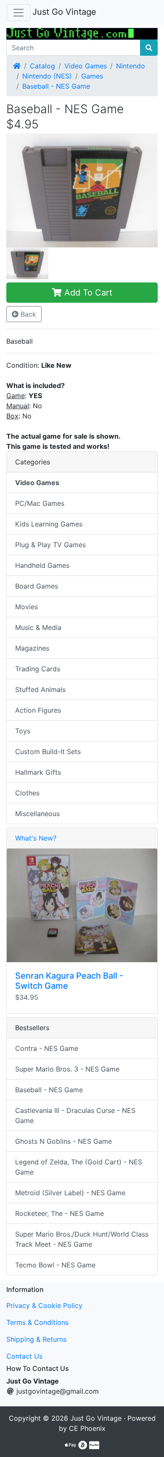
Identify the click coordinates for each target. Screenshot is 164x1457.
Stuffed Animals (40, 689)
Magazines (32, 648)
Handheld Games (42, 565)
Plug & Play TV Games (50, 544)
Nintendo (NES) (47, 76)
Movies (26, 606)
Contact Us (24, 1356)
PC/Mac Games (39, 503)
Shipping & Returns (36, 1339)
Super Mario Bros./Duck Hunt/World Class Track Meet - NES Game (81, 1239)
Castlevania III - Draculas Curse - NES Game (75, 1115)
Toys (22, 731)
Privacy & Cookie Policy (44, 1305)
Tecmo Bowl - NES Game (55, 1265)
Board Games (36, 586)
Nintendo (130, 66)
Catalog (42, 66)
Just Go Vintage (64, 12)
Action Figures (38, 710)
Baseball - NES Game (56, 86)
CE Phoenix (87, 1428)
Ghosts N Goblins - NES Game (63, 1141)
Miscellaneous (37, 813)
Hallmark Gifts (38, 772)
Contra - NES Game (46, 1048)
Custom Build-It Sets (48, 751)
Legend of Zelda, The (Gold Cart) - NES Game (78, 1167)
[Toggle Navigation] (18, 12)
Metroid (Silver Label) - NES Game (70, 1192)
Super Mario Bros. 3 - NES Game (67, 1069)
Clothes (27, 793)
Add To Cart (87, 293)
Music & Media (38, 627)
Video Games (85, 66)
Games (92, 76)
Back (27, 314)
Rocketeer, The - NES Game (59, 1213)
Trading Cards (37, 669)
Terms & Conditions (37, 1322)
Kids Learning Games (48, 524)
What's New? (35, 838)
